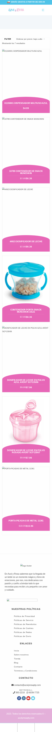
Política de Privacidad (24, 616)
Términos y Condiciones (25, 671)
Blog (16, 663)
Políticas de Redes (23, 632)
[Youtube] (28, 698)
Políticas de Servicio (23, 620)
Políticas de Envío (22, 636)
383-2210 (20, 692)
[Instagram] (24, 698)
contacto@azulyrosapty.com (27, 685)
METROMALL (26, 690)
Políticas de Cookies (23, 628)
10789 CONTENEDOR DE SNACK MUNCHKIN (26, 172)
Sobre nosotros (21, 655)
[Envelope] (33, 698)
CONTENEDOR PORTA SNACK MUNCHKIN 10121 (26, 311)
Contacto (18, 667)
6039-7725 (34, 692)
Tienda (17, 659)
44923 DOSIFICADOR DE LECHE (26, 241)
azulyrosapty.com (26, 718)
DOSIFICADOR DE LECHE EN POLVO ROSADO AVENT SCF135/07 (26, 451)
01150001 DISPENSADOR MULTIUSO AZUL (26, 103)
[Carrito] (43, 727)
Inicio (16, 651)
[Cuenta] (26, 727)
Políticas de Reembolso (25, 624)
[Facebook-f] (19, 698)
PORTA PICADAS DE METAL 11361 (26, 521)
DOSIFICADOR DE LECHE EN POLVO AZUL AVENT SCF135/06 (26, 381)
